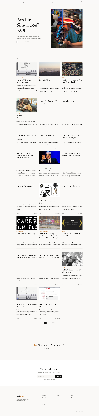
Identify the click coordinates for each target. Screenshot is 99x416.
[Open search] (81, 2)
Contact (72, 399)
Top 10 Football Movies (24, 186)
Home (53, 1)
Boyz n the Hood (44, 80)
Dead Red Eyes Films (66, 98)
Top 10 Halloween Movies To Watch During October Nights (26, 256)
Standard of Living (68, 101)
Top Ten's (18, 183)
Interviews (44, 402)
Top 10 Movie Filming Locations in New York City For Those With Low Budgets (48, 236)
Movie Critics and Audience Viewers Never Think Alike (71, 154)
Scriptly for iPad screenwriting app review (26, 305)
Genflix (40, 77)
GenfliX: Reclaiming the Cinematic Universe (24, 117)
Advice (40, 165)
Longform (44, 404)
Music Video (41, 133)
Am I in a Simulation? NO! (27, 25)
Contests (64, 133)
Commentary (64, 151)
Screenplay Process (20, 77)
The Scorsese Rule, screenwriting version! (46, 169)
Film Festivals (19, 133)
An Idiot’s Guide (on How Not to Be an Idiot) (72, 271)
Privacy (72, 402)
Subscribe (59, 376)
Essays (43, 399)
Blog (52, 2)
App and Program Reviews (22, 301)
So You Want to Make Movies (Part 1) (48, 202)
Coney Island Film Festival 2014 (26, 135)
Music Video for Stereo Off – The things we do (48, 102)
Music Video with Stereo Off (48, 135)
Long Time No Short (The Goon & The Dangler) (70, 136)
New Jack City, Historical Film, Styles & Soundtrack (72, 81)
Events (63, 231)
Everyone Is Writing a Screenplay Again (23, 81)
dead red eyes (20, 2)
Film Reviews (44, 397)
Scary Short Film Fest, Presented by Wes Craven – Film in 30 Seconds (25, 155)
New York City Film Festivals (71, 186)
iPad (40, 301)
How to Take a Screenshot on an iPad (48, 305)
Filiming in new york (43, 98)
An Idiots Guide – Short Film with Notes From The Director (49, 256)
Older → (53, 323)
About (72, 397)
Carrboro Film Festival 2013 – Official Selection (71, 235)
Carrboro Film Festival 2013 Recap (25, 235)
